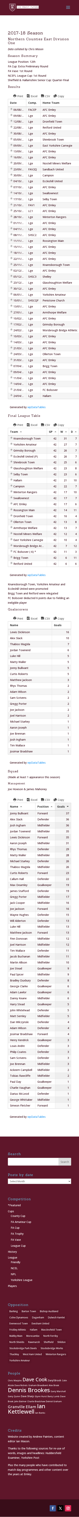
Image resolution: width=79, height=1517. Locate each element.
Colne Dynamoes (18, 1317)
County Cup (18, 1216)
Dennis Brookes (29, 1390)
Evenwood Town (18, 1323)
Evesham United (40, 1323)
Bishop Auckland (49, 1311)
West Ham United (32, 1354)
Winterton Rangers (56, 1354)
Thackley (14, 1354)
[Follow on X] (60, 1508)
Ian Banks (40, 1412)
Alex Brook (54, 1385)
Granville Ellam (22, 1406)
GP (51, 432)
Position (43, 806)
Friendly (15, 1262)
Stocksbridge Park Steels (23, 1348)
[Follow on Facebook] (53, 1508)
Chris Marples (15, 1380)
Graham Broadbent (38, 1385)
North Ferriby (50, 1336)
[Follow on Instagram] (68, 1508)
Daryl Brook (54, 1380)
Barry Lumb (53, 1396)
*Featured (14, 1205)
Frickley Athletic (17, 1329)
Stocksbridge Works (52, 1348)
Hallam (33, 1329)
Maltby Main (15, 1336)
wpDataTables (36, 407)
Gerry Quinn (14, 1396)
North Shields (16, 1342)
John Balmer (20, 1401)
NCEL (14, 1268)
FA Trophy (17, 1233)
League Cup (18, 1245)
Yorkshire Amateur (19, 1360)
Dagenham (38, 1317)
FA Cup (15, 1227)
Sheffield (48, 1342)
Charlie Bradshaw (36, 1401)
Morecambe (33, 1336)
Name (14, 806)
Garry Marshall (58, 1391)
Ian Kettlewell (26, 1409)
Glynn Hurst (41, 1396)
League (12, 1257)
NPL (13, 1274)
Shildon (61, 1342)
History (12, 1251)
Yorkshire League (21, 1280)
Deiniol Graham (54, 1401)
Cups (11, 1211)
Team (14, 432)
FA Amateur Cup (21, 1222)
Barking (13, 1311)
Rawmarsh (34, 1342)
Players (12, 1286)
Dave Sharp (27, 1396)
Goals (61, 806)
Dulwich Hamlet (56, 1317)
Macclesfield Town (51, 1329)
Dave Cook (35, 1379)
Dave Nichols (21, 1385)
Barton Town (29, 1311)
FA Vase (16, 1239)
